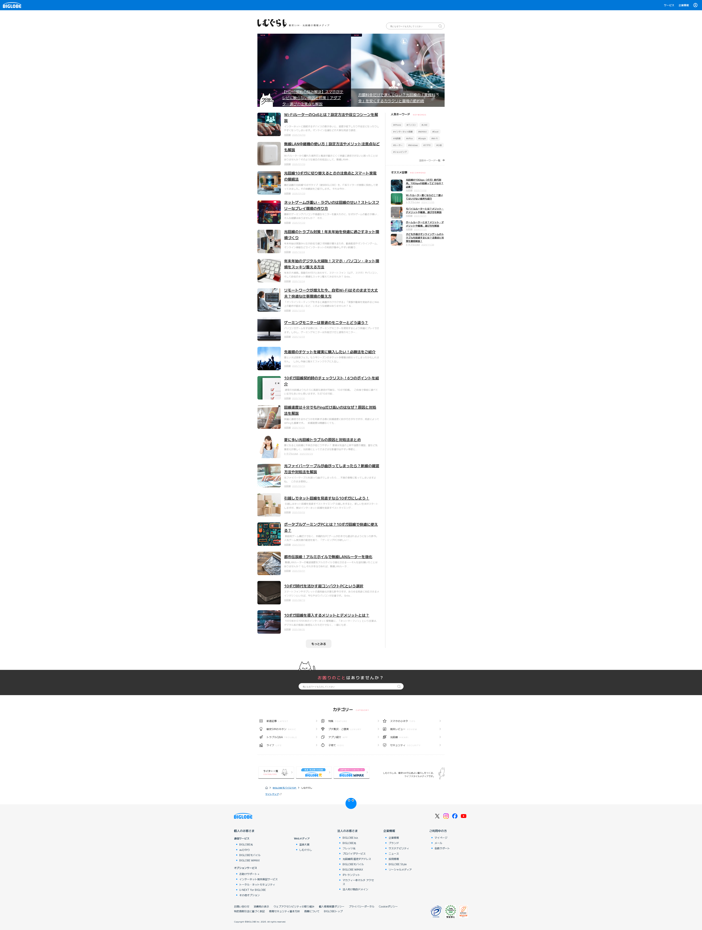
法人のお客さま (347, 830)
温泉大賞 (304, 844)
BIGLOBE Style (398, 864)
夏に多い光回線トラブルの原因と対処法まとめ (322, 439)
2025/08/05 (298, 629)
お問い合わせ (241, 906)
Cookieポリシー (388, 906)
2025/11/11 (298, 365)
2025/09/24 (298, 486)
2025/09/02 (298, 512)
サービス (669, 5)
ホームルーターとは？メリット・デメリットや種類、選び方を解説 (425, 223)
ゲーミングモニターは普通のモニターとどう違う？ (326, 322)
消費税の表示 (261, 906)
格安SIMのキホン (281, 729)
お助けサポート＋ (249, 874)
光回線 (287, 134)
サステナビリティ (399, 848)
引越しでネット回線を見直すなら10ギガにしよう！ (326, 498)
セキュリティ (405, 745)
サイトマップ (272, 794)
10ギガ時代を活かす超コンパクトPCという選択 (323, 585)
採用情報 (394, 859)
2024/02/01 (420, 215)
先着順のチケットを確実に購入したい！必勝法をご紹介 (329, 351)
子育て (336, 745)
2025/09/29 (306, 453)
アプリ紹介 (338, 737)
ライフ (274, 745)
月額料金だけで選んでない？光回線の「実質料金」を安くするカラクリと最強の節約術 (396, 97)
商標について (312, 911)
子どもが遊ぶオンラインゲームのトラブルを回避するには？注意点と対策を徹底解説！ (425, 237)
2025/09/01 (298, 544)
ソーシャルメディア (400, 869)
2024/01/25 (420, 229)
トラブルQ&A (291, 453)
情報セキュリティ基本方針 (284, 911)
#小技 (439, 145)
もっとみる (318, 644)
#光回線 (397, 138)
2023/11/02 (420, 190)
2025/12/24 (298, 251)
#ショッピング (400, 151)
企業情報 (684, 5)
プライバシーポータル (361, 906)
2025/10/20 (298, 398)
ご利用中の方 (438, 830)
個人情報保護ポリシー (331, 906)
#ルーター (398, 145)
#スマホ (427, 145)
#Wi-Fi (434, 138)
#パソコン (411, 124)
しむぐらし (305, 850)
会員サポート (442, 848)
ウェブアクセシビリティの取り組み (293, 906)
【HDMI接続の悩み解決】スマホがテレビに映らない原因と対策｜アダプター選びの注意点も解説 (312, 97)
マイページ (441, 837)
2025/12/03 (298, 310)
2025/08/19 (298, 599)
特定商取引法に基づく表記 (249, 911)
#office (409, 138)
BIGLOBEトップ (333, 911)
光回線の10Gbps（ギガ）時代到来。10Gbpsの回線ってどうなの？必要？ (425, 183)
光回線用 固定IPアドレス (357, 859)
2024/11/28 (427, 244)
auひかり (244, 850)
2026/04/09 (298, 134)
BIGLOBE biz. (351, 837)
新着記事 (277, 721)
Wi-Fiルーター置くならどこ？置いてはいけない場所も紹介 (424, 196)
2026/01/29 (298, 164)
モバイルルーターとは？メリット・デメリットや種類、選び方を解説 (425, 210)
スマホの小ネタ (403, 721)
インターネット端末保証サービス (258, 879)
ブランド (394, 843)
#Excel (435, 131)
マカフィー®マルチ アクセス (358, 882)
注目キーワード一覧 (429, 160)
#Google (422, 138)
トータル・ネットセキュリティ (257, 884)
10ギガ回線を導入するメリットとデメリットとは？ (326, 615)
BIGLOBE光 (246, 844)
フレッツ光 (349, 848)
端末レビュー (403, 729)
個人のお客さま (244, 830)
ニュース (394, 853)
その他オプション (249, 895)
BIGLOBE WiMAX (249, 860)
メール (438, 843)
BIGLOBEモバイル (250, 855)
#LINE (424, 124)
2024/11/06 (427, 202)
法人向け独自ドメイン (355, 889)
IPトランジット (351, 875)
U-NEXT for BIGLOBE (252, 890)
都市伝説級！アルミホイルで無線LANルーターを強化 (328, 556)
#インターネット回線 (403, 131)
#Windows (413, 145)
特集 (337, 721)
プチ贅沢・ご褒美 (344, 729)
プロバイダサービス (354, 853)
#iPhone (397, 124)
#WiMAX (422, 131)
